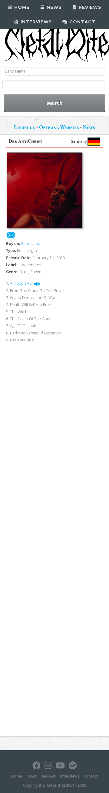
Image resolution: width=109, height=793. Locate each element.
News (53, 7)
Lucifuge (24, 127)
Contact (81, 22)
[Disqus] (54, 482)
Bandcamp (30, 243)
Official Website (59, 127)
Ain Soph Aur (22, 283)
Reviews (89, 7)
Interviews (35, 22)
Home (21, 7)
